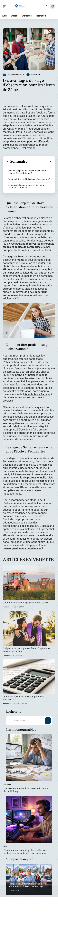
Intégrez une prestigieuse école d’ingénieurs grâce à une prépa (26, 650)
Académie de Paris (35, 394)
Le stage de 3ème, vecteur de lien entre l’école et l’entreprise (26, 186)
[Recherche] (46, 6)
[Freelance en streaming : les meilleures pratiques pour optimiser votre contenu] (29, 819)
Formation (35, 74)
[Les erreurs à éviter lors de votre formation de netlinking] (29, 757)
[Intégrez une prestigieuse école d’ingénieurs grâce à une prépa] (29, 628)
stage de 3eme (15, 257)
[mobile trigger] (5, 6)
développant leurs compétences (22, 548)
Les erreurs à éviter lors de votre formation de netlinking (27, 790)
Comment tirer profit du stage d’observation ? (29, 179)
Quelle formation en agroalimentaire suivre (25, 602)
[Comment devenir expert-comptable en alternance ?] (29, 676)
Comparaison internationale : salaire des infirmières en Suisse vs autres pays (28, 885)
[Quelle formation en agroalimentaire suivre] (29, 582)
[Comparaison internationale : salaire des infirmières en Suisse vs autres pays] (29, 879)
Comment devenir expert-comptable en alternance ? (23, 698)
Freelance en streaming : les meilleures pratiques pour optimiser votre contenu (25, 852)
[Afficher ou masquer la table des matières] (39, 161)
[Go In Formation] (20, 6)
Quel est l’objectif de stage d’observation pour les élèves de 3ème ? (27, 172)
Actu (5, 846)
